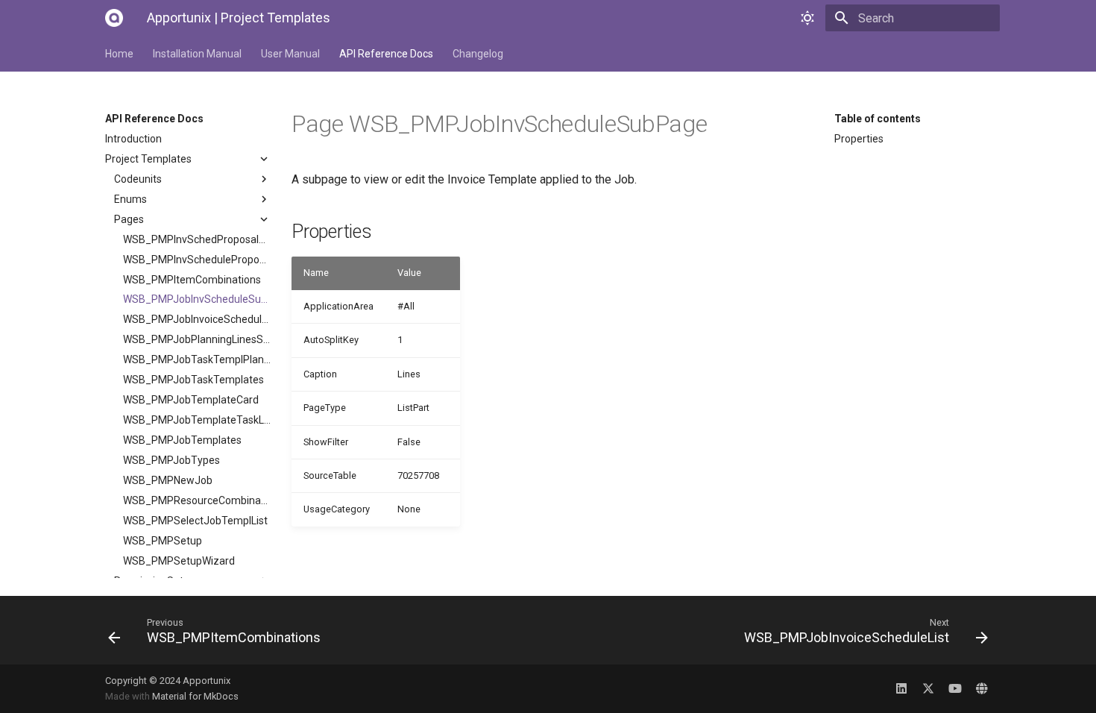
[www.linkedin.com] (901, 688)
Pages (129, 219)
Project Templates (148, 159)
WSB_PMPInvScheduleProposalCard (197, 260)
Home (119, 54)
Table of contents (877, 119)
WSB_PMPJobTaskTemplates (193, 380)
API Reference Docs (386, 54)
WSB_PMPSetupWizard (179, 561)
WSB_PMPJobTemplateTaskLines (197, 420)
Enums (130, 199)
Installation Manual (197, 54)
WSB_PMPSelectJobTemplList (195, 521)
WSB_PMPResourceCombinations (197, 500)
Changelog (478, 54)
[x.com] (928, 688)
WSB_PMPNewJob (167, 480)
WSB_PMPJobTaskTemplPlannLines (197, 359)
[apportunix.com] (982, 688)
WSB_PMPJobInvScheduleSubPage (197, 299)
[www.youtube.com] (955, 688)
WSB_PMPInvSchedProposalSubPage (197, 239)
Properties (859, 139)
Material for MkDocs (195, 696)
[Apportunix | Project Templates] (114, 18)
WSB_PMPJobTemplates (182, 440)
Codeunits (138, 179)
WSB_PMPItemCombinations (192, 280)
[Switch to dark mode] (807, 18)
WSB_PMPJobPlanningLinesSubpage (197, 339)
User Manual (290, 54)
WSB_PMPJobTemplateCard (191, 400)
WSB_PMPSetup (162, 541)
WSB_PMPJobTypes (171, 460)
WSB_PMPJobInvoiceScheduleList (197, 319)
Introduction (133, 139)
